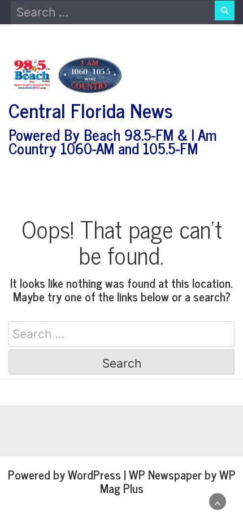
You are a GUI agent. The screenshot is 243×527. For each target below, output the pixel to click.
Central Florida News (90, 109)
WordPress (94, 474)
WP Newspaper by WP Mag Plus (168, 481)
